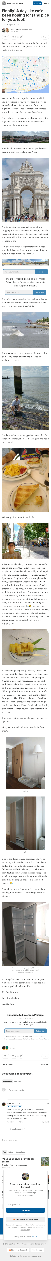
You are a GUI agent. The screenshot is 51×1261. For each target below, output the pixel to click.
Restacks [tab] (17, 1081)
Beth (9, 1103)
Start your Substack (19, 1250)
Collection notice (41, 1244)
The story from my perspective (14, 1165)
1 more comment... (9, 1140)
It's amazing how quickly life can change (18, 1160)
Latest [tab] (10, 1152)
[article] (25, 1164)
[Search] (46, 1152)
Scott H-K (14, 29)
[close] (44, 1173)
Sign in (46, 3)
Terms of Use (37, 1225)
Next (43, 1064)
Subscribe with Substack (27, 1219)
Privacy (24, 1244)
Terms (31, 1244)
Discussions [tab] (20, 1152)
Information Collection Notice (29, 1227)
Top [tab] (4, 1152)
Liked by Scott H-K (15, 1106)
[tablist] (12, 1081)
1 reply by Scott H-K (17, 1129)
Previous (9, 1064)
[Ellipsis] (48, 1103)
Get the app (37, 1250)
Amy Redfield (27, 29)
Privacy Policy (25, 1230)
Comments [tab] (7, 1081)
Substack (13, 1256)
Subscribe (37, 3)
